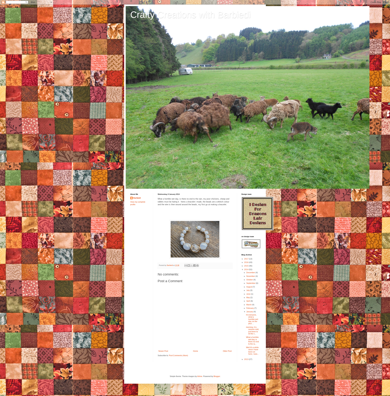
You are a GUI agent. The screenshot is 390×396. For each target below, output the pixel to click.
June (248, 294)
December (250, 273)
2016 (246, 262)
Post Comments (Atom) (178, 355)
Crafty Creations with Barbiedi (190, 15)
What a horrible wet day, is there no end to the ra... (252, 340)
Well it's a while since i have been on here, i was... (252, 350)
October (249, 280)
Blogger (217, 376)
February (250, 308)
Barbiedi (137, 198)
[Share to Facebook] (194, 265)
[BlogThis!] (188, 265)
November (250, 276)
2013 (246, 359)
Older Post (227, 351)
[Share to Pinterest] (197, 265)
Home (195, 351)
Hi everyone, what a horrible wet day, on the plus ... (252, 319)
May (248, 297)
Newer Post (163, 351)
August (249, 287)
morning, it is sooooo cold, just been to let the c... (252, 330)
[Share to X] (191, 265)
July (248, 290)
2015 (246, 266)
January (250, 312)
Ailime (199, 376)
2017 (246, 259)
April (248, 301)
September (251, 283)
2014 (246, 269)
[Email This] (185, 265)
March (249, 305)
